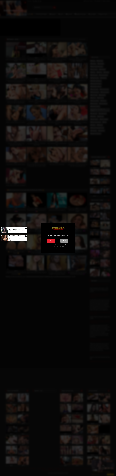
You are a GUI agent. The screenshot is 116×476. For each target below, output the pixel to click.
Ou (51, 240)
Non (64, 240)
